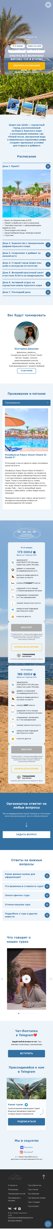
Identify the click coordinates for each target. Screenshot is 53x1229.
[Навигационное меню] (48, 5)
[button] (26, 371)
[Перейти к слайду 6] (29, 1013)
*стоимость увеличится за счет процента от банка (26, 659)
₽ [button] (31, 552)
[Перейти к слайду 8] (34, 1013)
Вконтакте (28, 1147)
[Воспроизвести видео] (26, 979)
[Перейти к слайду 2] (20, 1013)
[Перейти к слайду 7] (32, 1013)
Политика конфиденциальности (20, 1217)
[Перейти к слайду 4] (25, 1013)
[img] (19, 1208)
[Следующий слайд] (50, 979)
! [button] (34, 552)
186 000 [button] (23, 674)
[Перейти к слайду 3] (23, 1013)
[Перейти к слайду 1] (18, 1013)
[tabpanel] (26, 457)
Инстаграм (28, 1152)
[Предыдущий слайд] (2, 979)
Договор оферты (15, 1220)
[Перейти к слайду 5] (27, 1013)
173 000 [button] (23, 552)
